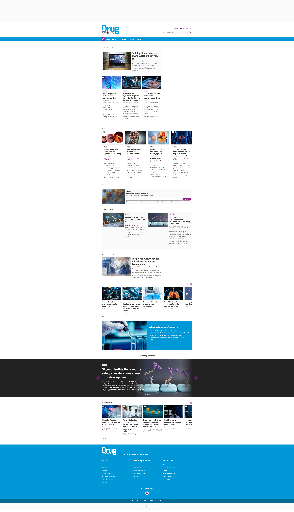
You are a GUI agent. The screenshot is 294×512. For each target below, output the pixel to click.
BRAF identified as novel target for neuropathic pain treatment (134, 152)
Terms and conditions (169, 473)
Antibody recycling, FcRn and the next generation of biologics (135, 219)
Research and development (109, 476)
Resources (105, 467)
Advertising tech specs (138, 470)
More (103, 316)
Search (190, 32)
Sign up (186, 199)
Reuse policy (136, 476)
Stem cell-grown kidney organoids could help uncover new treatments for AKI (181, 152)
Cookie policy (167, 479)
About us (165, 465)
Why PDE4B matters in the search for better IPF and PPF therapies (173, 304)
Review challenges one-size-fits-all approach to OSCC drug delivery (112, 152)
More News (105, 184)
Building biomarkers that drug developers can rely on (145, 56)
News (105, 146)
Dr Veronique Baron (135, 225)
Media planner (136, 467)
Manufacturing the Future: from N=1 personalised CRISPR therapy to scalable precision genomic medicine (130, 425)
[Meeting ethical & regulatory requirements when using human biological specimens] (144, 394)
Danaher (151, 61)
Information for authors (138, 473)
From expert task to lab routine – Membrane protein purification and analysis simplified (152, 423)
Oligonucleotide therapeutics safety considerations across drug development (179, 220)
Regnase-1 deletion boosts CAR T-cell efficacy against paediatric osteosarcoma (157, 153)
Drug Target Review (110, 104)
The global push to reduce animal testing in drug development (145, 261)
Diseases (104, 470)
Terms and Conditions (162, 201)
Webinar (172, 214)
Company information (169, 467)
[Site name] (110, 34)
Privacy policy (167, 476)
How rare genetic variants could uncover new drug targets (109, 96)
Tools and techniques (108, 479)
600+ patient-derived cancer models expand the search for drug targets (151, 96)
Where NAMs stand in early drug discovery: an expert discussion (111, 422)
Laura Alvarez (149, 267)
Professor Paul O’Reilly (108, 104)
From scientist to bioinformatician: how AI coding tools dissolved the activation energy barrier (132, 306)
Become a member (179, 28)
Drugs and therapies (107, 473)
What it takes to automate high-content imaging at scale (172, 422)
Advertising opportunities (139, 465)
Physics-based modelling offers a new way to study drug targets (111, 304)
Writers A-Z (143, 501)
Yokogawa (166, 429)
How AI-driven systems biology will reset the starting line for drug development (131, 96)
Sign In (188, 28)
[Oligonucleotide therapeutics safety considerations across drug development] (147, 394)
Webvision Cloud (151, 506)
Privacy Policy (174, 201)
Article (105, 91)
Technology (105, 465)
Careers (165, 470)
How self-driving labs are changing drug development (152, 304)
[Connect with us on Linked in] (147, 493)
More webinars (105, 438)
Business (104, 482)
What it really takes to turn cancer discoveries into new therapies (121, 374)
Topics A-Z (135, 501)
